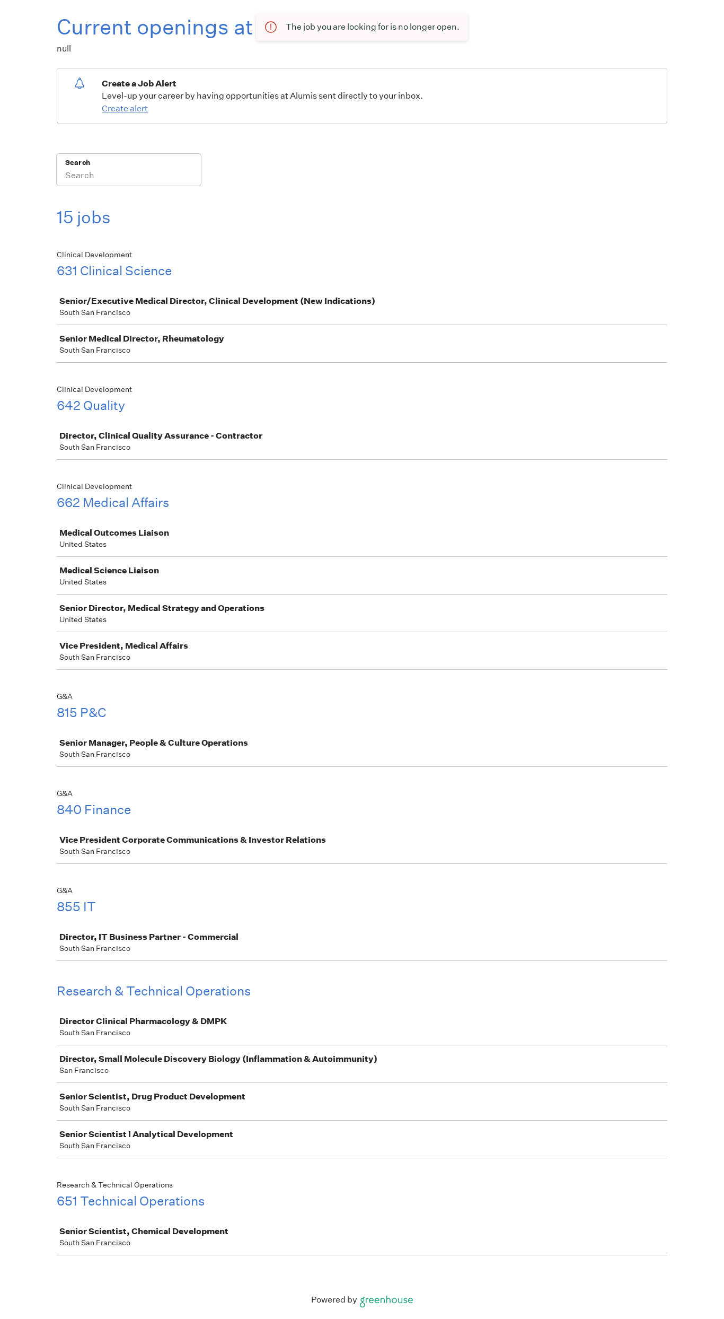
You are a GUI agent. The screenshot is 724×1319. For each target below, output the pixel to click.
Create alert (125, 108)
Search (77, 162)
